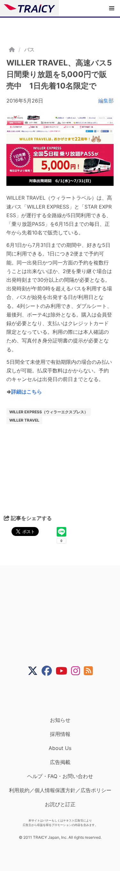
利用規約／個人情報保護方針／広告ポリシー (60, 790)
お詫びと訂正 (60, 804)
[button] (111, 8)
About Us (60, 748)
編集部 (106, 100)
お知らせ (60, 720)
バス (29, 49)
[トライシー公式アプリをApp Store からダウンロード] (64, 696)
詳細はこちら (26, 391)
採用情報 (60, 734)
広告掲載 (60, 762)
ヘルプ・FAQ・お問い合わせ (60, 776)
